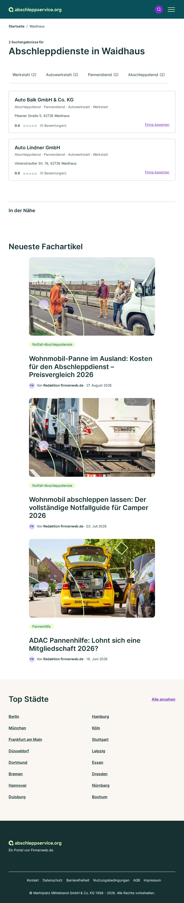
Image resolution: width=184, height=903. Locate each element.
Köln (96, 728)
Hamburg (100, 716)
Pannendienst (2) (103, 74)
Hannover (18, 785)
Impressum (152, 880)
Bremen (16, 773)
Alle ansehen (163, 699)
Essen (97, 762)
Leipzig (98, 750)
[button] (159, 9)
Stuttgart (100, 739)
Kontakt (33, 880)
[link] (92, 112)
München (17, 728)
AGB (136, 880)
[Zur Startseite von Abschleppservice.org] (35, 9)
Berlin (14, 716)
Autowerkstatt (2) (62, 74)
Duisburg (17, 796)
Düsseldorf (19, 750)
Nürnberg (100, 785)
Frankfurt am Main (25, 739)
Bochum (99, 796)
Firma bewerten (157, 124)
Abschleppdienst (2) (146, 74)
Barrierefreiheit (77, 880)
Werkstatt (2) (24, 74)
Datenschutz (53, 880)
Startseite (16, 26)
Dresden (100, 773)
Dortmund (18, 762)
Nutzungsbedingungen (111, 880)
